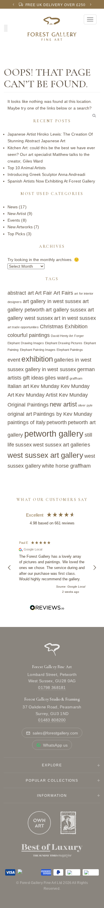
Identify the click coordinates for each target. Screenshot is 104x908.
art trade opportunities (23, 327)
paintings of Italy (26, 422)
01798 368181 (52, 687)
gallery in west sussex (50, 369)
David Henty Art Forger (67, 336)
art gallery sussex (66, 310)
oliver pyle (85, 405)
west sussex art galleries (61, 445)
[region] (52, 567)
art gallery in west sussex (52, 301)
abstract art (21, 293)
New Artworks (20, 227)
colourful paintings (29, 335)
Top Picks (16, 233)
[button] (9, 567)
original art (20, 414)
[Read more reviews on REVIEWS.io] (47, 608)
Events (14, 220)
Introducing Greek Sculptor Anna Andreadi (46, 174)
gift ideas (33, 378)
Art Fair (43, 293)
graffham (76, 378)
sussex (23, 445)
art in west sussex (75, 318)
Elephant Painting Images (38, 349)
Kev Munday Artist (36, 395)
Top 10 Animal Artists (27, 167)
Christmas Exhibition (64, 326)
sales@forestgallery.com (55, 733)
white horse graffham (66, 466)
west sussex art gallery (45, 455)
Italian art (18, 386)
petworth (57, 422)
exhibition (37, 359)
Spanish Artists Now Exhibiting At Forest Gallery (51, 181)
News (13, 207)
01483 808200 (52, 720)
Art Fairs (63, 293)
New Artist (17, 213)
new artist (63, 404)
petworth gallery (53, 433)
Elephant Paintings (70, 349)
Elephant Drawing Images (26, 343)
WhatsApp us (55, 745)
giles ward (56, 378)
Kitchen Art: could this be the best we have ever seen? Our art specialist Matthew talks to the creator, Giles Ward (51, 154)
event (14, 360)
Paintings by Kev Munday (62, 414)
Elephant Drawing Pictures (64, 343)
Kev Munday (45, 386)
